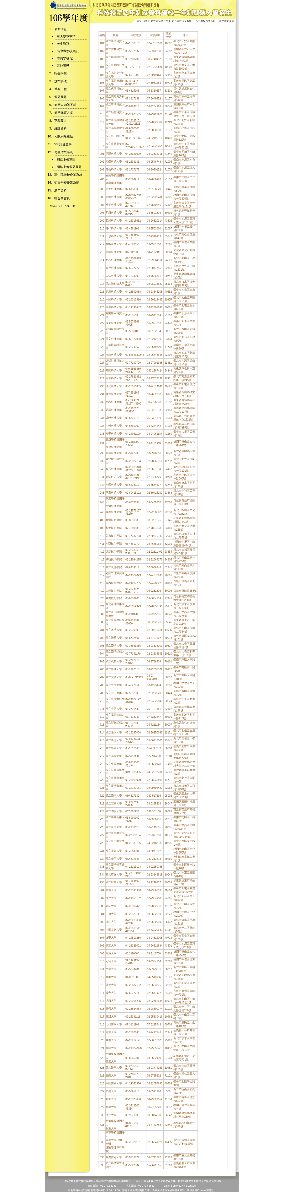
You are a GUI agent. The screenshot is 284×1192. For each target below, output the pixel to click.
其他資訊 (63, 65)
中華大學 (111, 969)
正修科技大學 (114, 236)
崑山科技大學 (114, 169)
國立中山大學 (114, 692)
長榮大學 (111, 1075)
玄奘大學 (111, 1091)
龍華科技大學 (114, 196)
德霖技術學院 (114, 551)
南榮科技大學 (114, 484)
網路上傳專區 (66, 159)
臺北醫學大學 (114, 1067)
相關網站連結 (63, 136)
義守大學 (111, 992)
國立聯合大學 (114, 811)
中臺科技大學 (114, 307)
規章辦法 (60, 81)
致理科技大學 (114, 512)
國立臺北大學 (114, 740)
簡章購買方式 (63, 112)
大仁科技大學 (114, 275)
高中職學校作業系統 (68, 174)
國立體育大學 (114, 850)
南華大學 (111, 1032)
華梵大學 (111, 984)
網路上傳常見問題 (69, 167)
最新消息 (60, 29)
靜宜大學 (111, 945)
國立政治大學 (114, 629)
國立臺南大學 (114, 827)
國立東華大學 (114, 763)
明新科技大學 (114, 212)
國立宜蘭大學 (114, 803)
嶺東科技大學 (114, 291)
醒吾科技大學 (114, 468)
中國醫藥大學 (114, 1083)
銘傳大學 (111, 1008)
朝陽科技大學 (114, 153)
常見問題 (60, 97)
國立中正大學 (114, 708)
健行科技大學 (114, 228)
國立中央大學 (114, 685)
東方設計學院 (114, 567)
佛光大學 (111, 1114)
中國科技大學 (114, 299)
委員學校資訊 (66, 58)
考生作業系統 (226, 21)
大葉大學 (111, 977)
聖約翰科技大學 (115, 283)
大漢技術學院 (114, 519)
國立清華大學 (114, 637)
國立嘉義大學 (114, 748)
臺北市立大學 (114, 874)
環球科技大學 (114, 417)
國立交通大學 (114, 677)
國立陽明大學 (114, 732)
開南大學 (111, 1107)
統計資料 (60, 128)
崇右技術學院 (114, 583)
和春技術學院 (114, 527)
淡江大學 (111, 921)
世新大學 (111, 1000)
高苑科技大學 (114, 267)
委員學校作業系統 (182, 21)
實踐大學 (111, 1016)
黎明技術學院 (114, 559)
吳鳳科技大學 (114, 409)
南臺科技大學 (114, 161)
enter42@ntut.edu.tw (184, 1185)
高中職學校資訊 (68, 51)
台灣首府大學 (114, 1157)
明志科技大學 (114, 259)
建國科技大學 (114, 252)
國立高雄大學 (114, 756)
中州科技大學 (114, 425)
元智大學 (111, 961)
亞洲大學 (111, 1099)
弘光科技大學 (114, 220)
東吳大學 (111, 905)
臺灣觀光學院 (114, 598)
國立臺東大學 (114, 795)
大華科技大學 (114, 453)
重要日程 (142, 21)
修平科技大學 (114, 433)
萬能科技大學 (114, 244)
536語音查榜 (63, 144)
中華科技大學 (114, 378)
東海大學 (111, 890)
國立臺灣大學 (114, 645)
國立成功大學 (114, 661)
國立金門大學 (114, 858)
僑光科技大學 (114, 386)
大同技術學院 (114, 590)
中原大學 (111, 913)
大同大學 (111, 1048)
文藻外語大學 (114, 476)
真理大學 (111, 1040)
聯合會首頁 (62, 198)
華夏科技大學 (114, 492)
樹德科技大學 (114, 188)
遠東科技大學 (114, 323)
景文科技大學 (114, 338)
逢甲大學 (111, 937)
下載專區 (60, 120)
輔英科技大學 (114, 204)
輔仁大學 (111, 898)
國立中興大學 (114, 669)
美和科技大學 (114, 401)
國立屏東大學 (114, 882)
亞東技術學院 (114, 535)
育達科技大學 (114, 394)
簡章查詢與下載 (159, 21)
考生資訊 (63, 43)
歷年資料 (60, 190)
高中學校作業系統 (205, 21)
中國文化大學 (114, 929)
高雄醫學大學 (114, 1024)
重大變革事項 (66, 36)
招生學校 (60, 73)
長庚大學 (111, 953)
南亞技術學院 (114, 543)
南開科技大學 (114, 370)
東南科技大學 (114, 354)
